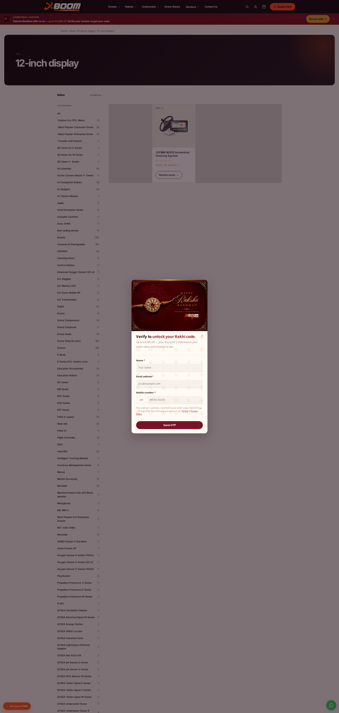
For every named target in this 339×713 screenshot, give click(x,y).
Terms (185, 411)
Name (140, 360)
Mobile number (146, 392)
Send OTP (169, 425)
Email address (145, 376)
